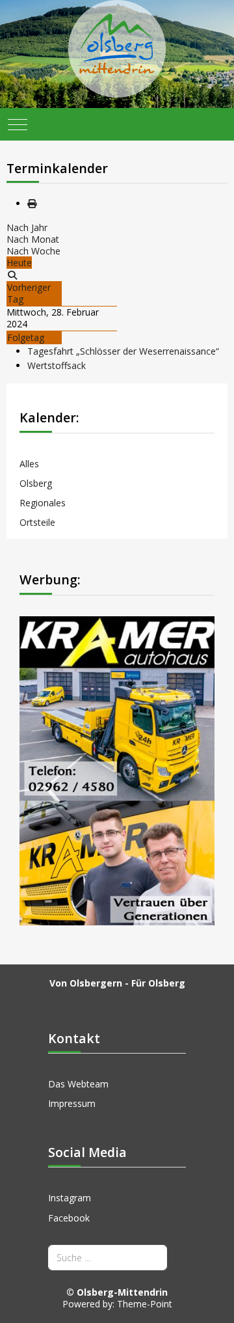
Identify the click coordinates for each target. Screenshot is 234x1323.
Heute (19, 262)
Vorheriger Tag (29, 293)
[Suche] (12, 275)
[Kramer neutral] (117, 769)
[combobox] (107, 1257)
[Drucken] (31, 203)
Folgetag (25, 337)
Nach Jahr (26, 227)
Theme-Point (144, 1304)
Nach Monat (32, 239)
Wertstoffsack (56, 365)
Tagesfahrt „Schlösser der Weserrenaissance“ (123, 351)
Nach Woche (33, 251)
